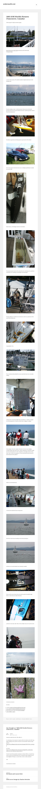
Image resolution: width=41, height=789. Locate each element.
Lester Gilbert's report (10, 711)
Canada (23, 718)
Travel (31, 718)
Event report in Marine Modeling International (15, 708)
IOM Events (19, 718)
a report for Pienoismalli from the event (17, 707)
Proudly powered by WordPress (11, 786)
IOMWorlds (27, 718)
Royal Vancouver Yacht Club (12, 50)
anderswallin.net (9, 4)
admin (14, 718)
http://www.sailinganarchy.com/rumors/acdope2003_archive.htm (19, 749)
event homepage (21, 710)
